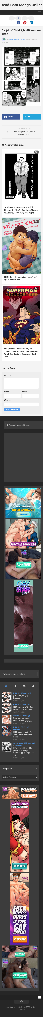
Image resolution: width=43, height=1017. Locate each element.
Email (24, 392)
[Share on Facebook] (18, 20)
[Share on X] (12, 20)
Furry (23, 727)
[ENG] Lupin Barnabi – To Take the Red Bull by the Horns (22, 734)
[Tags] (33, 686)
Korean (16, 704)
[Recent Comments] (24, 686)
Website (7, 400)
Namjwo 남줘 (26, 693)
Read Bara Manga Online (22, 5)
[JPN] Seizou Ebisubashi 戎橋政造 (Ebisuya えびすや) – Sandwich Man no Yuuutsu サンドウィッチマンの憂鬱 (21, 210)
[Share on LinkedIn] (31, 20)
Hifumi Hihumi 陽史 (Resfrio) (24, 743)
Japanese (18, 745)
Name (6, 392)
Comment (8, 375)
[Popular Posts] (15, 686)
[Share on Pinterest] (25, 20)
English (16, 693)
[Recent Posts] (6, 686)
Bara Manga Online (17, 39)
